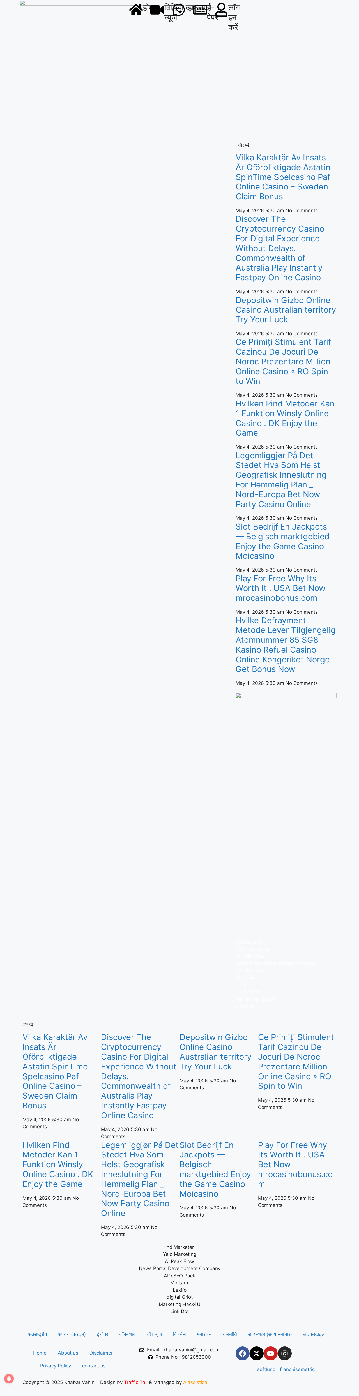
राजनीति (230, 1334)
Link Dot (245, 1006)
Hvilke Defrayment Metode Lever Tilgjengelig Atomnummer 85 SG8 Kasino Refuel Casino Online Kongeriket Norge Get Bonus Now (286, 644)
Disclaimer (101, 1353)
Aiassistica (195, 1382)
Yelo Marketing (252, 949)
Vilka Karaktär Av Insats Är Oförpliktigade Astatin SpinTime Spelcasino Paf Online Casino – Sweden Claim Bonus (283, 176)
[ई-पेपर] (200, 10)
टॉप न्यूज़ (154, 1334)
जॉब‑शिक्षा (127, 1334)
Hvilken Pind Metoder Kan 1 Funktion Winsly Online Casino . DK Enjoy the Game (285, 418)
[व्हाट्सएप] (179, 10)
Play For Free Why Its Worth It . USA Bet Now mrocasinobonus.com (281, 588)
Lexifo (242, 985)
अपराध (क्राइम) (72, 1334)
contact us (94, 1366)
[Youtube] (271, 1353)
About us (68, 1353)
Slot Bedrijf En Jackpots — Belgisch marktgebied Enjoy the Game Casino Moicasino (283, 541)
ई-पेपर (102, 1334)
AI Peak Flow (250, 956)
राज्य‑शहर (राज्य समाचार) (270, 1334)
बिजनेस (179, 1334)
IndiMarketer (250, 942)
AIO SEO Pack (251, 970)
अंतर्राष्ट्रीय (37, 1334)
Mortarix (245, 977)
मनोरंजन (204, 1334)
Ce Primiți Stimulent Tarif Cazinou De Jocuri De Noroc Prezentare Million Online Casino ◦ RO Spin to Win (283, 361)
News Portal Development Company (276, 963)
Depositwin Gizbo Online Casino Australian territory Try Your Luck (286, 310)
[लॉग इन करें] (221, 10)
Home (40, 1353)
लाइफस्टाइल (314, 1334)
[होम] (136, 10)
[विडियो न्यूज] (157, 10)
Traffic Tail (136, 1382)
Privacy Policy (55, 1366)
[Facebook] (243, 1353)
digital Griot (249, 992)
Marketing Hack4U (256, 999)
